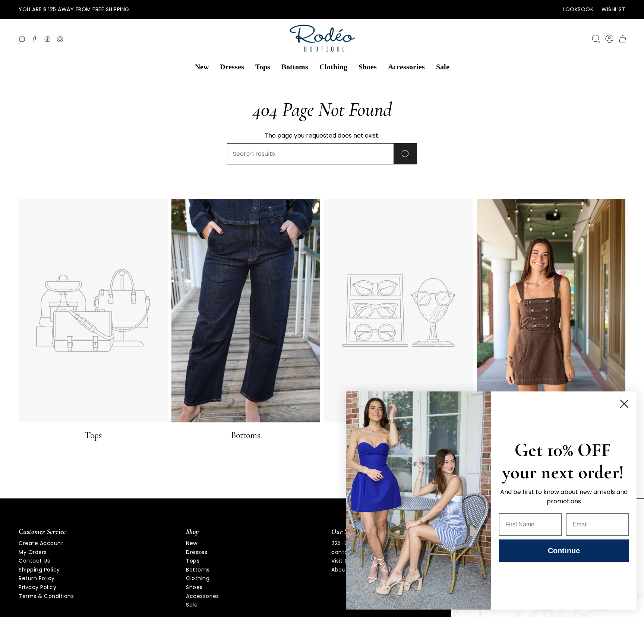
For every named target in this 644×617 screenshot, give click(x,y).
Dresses (197, 552)
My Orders (33, 552)
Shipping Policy (39, 569)
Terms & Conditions (46, 596)
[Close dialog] (624, 403)
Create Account (41, 543)
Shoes (194, 587)
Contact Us (34, 560)
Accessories (202, 596)
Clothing (197, 578)
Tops (192, 560)
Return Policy (37, 578)
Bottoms (198, 569)
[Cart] (622, 38)
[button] (201, 67)
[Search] (405, 153)
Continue (564, 551)
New (192, 543)
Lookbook (578, 9)
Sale (192, 604)
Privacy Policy (37, 587)
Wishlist (613, 9)
